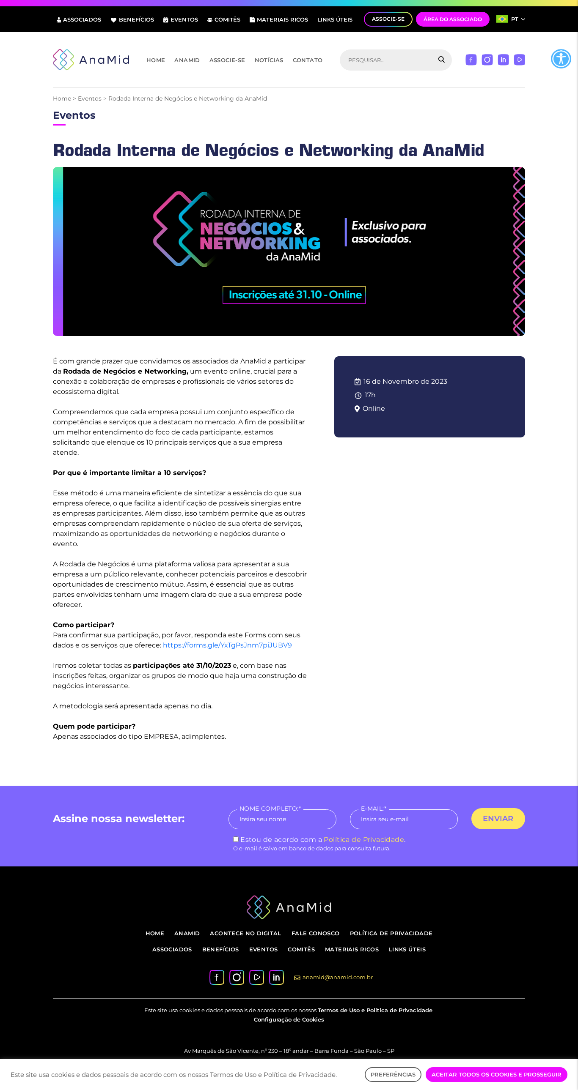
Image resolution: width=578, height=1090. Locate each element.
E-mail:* (373, 808)
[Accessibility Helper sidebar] (561, 59)
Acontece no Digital (245, 933)
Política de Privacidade (364, 840)
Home (155, 60)
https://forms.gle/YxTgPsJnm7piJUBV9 (227, 645)
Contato (308, 60)
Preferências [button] (393, 1074)
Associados (82, 19)
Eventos (184, 19)
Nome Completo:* (270, 808)
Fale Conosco (316, 933)
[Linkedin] (503, 59)
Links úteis (334, 19)
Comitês (227, 19)
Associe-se (227, 60)
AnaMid (187, 60)
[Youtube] (519, 59)
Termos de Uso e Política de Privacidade (375, 1010)
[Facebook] (471, 59)
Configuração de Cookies (289, 1019)
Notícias (269, 60)
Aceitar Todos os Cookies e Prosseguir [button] (496, 1074)
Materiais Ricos (282, 19)
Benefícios (136, 19)
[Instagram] (487, 59)
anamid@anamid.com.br (338, 977)
